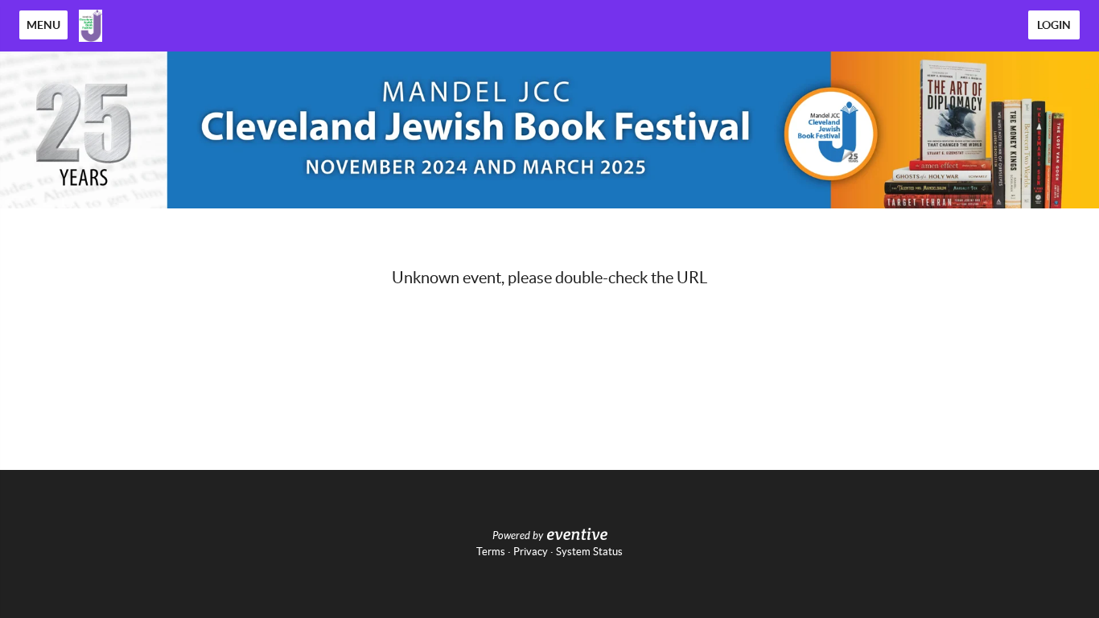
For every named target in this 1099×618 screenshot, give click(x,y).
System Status (589, 552)
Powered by (517, 535)
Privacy (530, 552)
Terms (490, 552)
